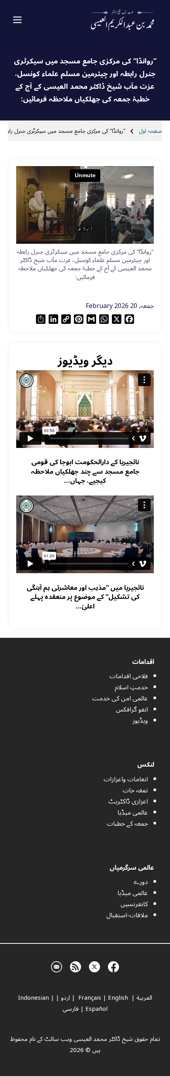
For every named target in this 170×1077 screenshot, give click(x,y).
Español (96, 1008)
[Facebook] (113, 966)
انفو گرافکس (132, 709)
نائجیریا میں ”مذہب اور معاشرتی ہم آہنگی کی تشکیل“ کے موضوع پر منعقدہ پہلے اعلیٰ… (85, 597)
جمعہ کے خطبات (127, 823)
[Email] (56, 966)
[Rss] (75, 966)
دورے (141, 882)
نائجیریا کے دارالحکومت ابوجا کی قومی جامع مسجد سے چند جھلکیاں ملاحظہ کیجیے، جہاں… (85, 471)
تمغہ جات (135, 790)
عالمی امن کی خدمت (120, 698)
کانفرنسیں (134, 904)
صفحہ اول (150, 131)
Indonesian (33, 997)
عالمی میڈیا (132, 812)
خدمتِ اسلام (131, 687)
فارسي (70, 1008)
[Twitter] (94, 966)
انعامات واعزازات (126, 779)
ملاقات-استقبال (127, 915)
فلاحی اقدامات (129, 676)
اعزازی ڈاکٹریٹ (128, 801)
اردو (65, 997)
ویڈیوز (140, 720)
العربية (144, 997)
